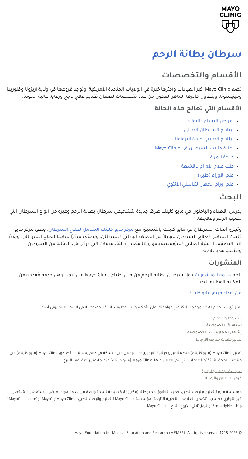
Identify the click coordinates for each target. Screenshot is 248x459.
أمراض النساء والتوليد (210, 121)
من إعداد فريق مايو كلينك (215, 293)
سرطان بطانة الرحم (197, 55)
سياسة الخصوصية (224, 326)
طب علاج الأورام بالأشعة (207, 166)
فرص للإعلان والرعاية (223, 379)
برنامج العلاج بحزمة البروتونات (202, 139)
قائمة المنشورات (213, 275)
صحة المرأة (222, 157)
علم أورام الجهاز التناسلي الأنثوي (200, 185)
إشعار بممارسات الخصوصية (214, 333)
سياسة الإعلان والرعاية (222, 372)
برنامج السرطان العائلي (209, 130)
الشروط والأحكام (227, 319)
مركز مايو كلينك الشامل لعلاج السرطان (91, 230)
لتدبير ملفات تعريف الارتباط (219, 340)
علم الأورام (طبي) (216, 175)
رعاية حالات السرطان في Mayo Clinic (194, 148)
